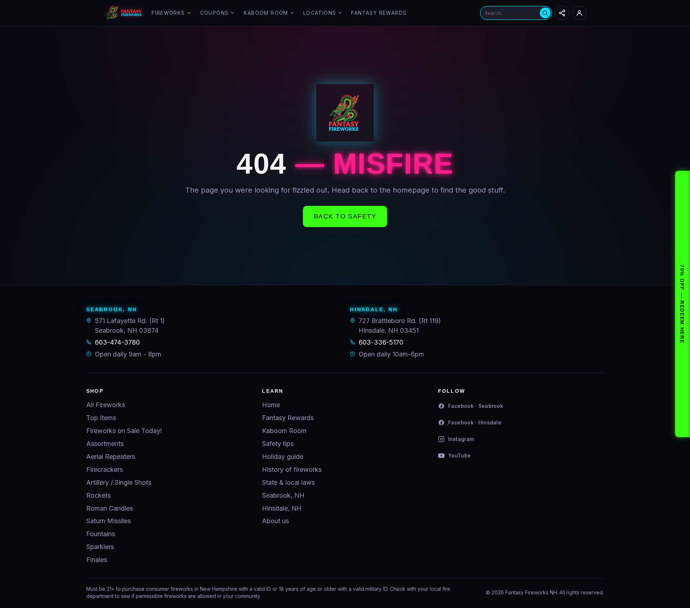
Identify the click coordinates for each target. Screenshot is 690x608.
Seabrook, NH (283, 495)
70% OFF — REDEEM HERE (682, 303)
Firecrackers (104, 469)
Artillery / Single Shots (118, 482)
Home (271, 405)
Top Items (101, 418)
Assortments (105, 443)
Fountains (100, 534)
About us (275, 521)
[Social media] (562, 13)
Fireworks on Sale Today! (124, 430)
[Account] (579, 13)
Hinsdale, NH (282, 508)
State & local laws (288, 482)
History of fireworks (292, 469)
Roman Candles (109, 508)
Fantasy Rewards (378, 13)
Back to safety (345, 216)
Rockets (98, 495)
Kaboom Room (266, 13)
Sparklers (100, 547)
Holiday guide (282, 456)
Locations (319, 13)
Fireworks (168, 13)
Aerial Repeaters (110, 456)
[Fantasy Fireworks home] (123, 13)
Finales (96, 559)
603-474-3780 (117, 342)
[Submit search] (545, 13)
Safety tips (278, 443)
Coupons (214, 13)
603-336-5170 (381, 342)
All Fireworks (105, 405)
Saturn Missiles (108, 521)
